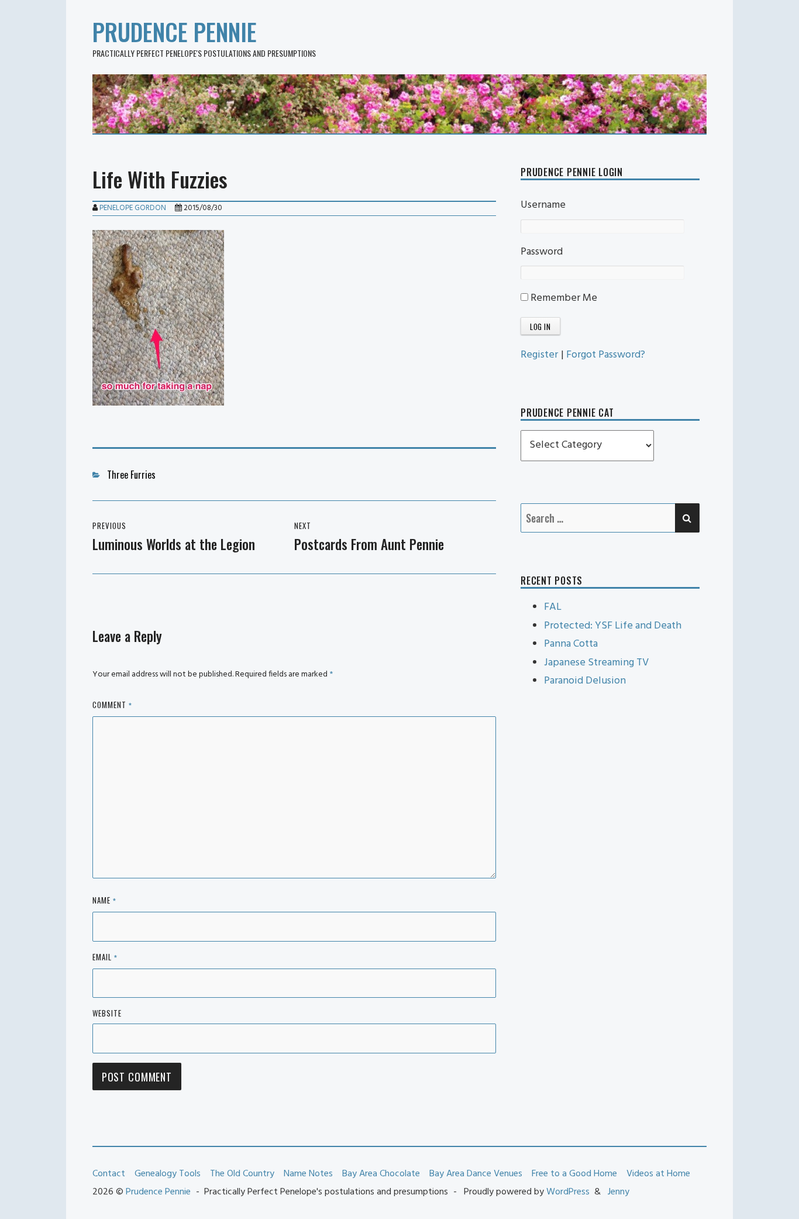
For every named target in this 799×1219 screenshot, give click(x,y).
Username (543, 205)
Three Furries (131, 475)
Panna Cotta (571, 644)
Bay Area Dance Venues (475, 1174)
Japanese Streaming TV (596, 662)
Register (539, 354)
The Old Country (242, 1174)
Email (105, 957)
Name (104, 901)
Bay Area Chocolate (381, 1174)
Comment (112, 705)
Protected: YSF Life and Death (612, 625)
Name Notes (308, 1174)
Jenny (618, 1192)
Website (107, 1013)
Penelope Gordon (132, 208)
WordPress (568, 1192)
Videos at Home (658, 1174)
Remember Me (562, 298)
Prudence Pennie (174, 31)
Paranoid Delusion (585, 680)
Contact (108, 1174)
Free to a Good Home (574, 1174)
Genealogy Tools (168, 1174)
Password (542, 251)
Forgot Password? (605, 354)
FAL (553, 607)
